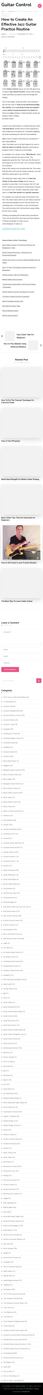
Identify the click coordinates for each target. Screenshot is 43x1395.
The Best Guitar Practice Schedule (15, 296)
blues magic (7, 797)
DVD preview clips (9, 893)
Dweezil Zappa (8, 902)
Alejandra (6, 729)
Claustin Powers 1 (9, 857)
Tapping (6, 1285)
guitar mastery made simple (13, 1030)
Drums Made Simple (10, 884)
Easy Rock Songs (9, 911)
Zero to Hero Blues (10, 1376)
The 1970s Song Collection (13, 1294)
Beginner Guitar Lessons (11, 770)
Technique (5, 16)
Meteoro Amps (8, 1134)
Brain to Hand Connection (12, 811)
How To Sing (7, 1061)
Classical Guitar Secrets (11, 847)
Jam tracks (7, 1066)
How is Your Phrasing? (10, 441)
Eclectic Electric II (9, 925)
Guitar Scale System (10, 1039)
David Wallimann (9, 875)
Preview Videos (8, 1185)
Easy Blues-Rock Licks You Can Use (15, 907)
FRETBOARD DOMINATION (13, 980)
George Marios (8, 989)
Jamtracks (6, 1075)
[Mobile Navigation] (40, 6)
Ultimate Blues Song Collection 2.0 (15, 1344)
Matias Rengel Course (11, 1125)
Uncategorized (8, 1353)
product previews (9, 1189)
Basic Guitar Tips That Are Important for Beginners (18, 519)
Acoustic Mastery (9, 720)
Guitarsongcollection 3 (11, 1048)
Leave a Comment (8, 37)
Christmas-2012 (9, 834)
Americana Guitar (9, 743)
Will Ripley (7, 1362)
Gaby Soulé (7, 984)
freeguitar (6, 975)
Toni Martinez (8, 1312)
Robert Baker (8, 1207)
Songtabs (6, 1262)
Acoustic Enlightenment (11, 711)
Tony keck (6, 1317)
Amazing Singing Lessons (12, 738)
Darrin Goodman (8, 870)
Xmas (5, 1367)
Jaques (5, 1080)
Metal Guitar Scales (10, 315)
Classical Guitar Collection (12, 843)
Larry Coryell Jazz (9, 1107)
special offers (8, 1276)
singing (5, 1253)
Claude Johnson (8, 852)
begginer (6, 765)
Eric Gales (6, 948)
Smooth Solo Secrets (10, 1257)
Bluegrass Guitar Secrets (12, 784)
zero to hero (7, 1371)
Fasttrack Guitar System (11, 961)
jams (4, 1071)
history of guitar (8, 1057)
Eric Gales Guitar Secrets (12, 952)
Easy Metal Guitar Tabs (11, 306)
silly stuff (6, 1244)
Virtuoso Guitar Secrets (11, 1358)
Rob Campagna (8, 1203)
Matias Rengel (8, 1121)
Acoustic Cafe (8, 706)
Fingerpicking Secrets (10, 966)
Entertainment (8, 929)
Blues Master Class (10, 802)
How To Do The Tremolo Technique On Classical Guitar (17, 401)
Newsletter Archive (10, 1166)
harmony (6, 1052)
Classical (6, 838)
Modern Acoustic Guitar (11, 1139)
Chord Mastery (8, 820)
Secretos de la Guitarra (11, 1235)
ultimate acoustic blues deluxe (14, 1330)
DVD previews (8, 898)
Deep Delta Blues (9, 879)
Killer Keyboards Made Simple (14, 1103)
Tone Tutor (7, 1308)
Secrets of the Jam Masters (13, 1239)
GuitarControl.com (13, 228)
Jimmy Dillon (7, 1089)
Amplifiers (7, 747)
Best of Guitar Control (11, 775)
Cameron (6, 815)
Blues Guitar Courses (10, 788)
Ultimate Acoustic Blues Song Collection (17, 1335)
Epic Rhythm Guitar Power (12, 938)
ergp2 (5, 943)
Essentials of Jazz (9, 957)
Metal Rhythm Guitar (10, 311)
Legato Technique (9, 1116)
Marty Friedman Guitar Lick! (12, 301)
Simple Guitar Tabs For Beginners (15, 275)
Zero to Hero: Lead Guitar (12, 1380)
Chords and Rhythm (10, 829)
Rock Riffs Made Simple (11, 1216)
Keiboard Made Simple (11, 1098)
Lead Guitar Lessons (10, 1112)
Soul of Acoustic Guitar (11, 1267)
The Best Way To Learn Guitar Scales (16, 601)
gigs (4, 993)
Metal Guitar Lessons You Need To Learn (18, 292)
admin (3, 34)
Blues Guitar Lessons (10, 793)
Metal (5, 1130)
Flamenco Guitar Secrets (12, 970)
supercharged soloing (10, 1280)
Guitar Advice (8, 1002)
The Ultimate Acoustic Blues (13, 1303)
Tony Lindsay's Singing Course (13, 1321)
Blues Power (7, 806)
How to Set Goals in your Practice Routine (18, 563)
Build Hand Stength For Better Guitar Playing (20, 479)
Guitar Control (16, 5)
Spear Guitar (7, 1271)
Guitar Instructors (9, 1021)
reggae (5, 1198)
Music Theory (8, 1153)
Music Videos (8, 1157)
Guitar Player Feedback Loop (13, 1034)
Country (6, 866)
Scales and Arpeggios (11, 1226)
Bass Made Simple (9, 761)
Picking (5, 1175)
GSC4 (5, 998)
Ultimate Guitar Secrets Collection (15, 1349)
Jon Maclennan (8, 1093)
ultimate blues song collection (14, 1339)
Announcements (9, 752)
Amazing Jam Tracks (10, 734)
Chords (5, 825)
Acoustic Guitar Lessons (11, 715)
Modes (5, 1148)
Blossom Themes (32, 1389)
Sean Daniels (7, 1230)
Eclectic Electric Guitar (11, 920)
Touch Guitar (7, 1326)
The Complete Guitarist (11, 1298)
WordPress (26, 1391)
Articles (6, 756)
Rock (5, 1212)
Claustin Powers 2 (9, 861)
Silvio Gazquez (8, 1248)
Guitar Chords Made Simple (12, 1011)
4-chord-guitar (8, 702)
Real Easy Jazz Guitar (10, 1194)
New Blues (7, 1162)
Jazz (4, 1084)
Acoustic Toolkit (9, 724)
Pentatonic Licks (9, 1171)
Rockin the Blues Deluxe (12, 1221)
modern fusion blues (10, 1144)
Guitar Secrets (8, 1043)
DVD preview (8, 888)
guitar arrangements (10, 1007)
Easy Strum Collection (11, 916)
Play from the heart (10, 1180)
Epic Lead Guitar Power (11, 934)
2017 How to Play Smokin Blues (15, 697)
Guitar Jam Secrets (9, 1025)
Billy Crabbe (7, 779)
